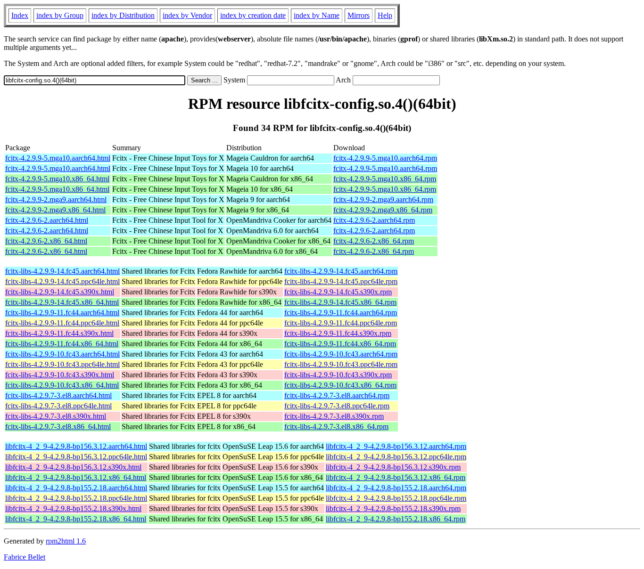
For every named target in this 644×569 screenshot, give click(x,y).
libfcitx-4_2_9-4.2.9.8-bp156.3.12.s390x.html (73, 467)
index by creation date (253, 15)
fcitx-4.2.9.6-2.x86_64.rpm (373, 241)
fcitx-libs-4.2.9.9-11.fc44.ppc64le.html (62, 323)
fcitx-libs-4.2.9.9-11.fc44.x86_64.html (61, 344)
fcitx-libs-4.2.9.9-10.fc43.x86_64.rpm (340, 385)
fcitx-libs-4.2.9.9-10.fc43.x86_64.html (62, 385)
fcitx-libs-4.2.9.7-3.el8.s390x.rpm (334, 416)
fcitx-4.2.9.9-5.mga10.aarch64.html (57, 158)
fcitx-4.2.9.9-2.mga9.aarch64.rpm (383, 199)
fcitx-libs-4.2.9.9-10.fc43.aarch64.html (62, 354)
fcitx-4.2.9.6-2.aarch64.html (46, 220)
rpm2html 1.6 (66, 541)
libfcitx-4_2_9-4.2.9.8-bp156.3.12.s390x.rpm (393, 467)
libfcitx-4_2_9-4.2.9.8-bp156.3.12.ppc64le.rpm (396, 457)
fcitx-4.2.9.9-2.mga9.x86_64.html (55, 210)
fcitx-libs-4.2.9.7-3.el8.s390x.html (55, 416)
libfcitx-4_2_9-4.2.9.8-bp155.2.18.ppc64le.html (76, 498)
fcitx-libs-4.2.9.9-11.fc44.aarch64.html (62, 313)
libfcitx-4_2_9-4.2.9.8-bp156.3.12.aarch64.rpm (396, 446)
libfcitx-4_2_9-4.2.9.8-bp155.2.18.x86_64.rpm (395, 519)
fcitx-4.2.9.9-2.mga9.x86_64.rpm (382, 210)
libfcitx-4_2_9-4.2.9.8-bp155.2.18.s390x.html (73, 508)
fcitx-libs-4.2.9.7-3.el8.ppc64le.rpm (336, 406)
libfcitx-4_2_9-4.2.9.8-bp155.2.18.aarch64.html (76, 488)
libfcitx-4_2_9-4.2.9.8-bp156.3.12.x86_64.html (75, 477)
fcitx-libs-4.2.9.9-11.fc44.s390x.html (59, 333)
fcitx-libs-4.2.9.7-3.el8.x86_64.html (58, 427)
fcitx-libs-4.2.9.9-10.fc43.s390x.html (59, 375)
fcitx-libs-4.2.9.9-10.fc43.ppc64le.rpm (340, 364)
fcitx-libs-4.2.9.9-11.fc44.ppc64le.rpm (340, 323)
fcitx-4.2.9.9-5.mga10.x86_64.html (57, 179)
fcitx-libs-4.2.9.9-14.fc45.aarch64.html (62, 271)
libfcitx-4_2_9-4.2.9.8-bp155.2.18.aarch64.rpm (396, 488)
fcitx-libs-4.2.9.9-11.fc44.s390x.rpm (337, 333)
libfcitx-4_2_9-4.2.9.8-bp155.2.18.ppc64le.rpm (396, 498)
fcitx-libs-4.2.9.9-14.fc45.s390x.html (59, 292)
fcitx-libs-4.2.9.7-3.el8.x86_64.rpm (336, 427)
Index (19, 15)
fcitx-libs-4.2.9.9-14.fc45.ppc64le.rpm (340, 281)
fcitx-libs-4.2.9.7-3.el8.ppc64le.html (58, 406)
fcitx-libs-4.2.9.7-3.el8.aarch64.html (58, 395)
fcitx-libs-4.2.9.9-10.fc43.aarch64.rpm (340, 354)
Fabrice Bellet (24, 557)
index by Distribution (123, 15)
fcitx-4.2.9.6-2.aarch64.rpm (374, 220)
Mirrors (358, 15)
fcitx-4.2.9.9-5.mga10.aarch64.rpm (385, 158)
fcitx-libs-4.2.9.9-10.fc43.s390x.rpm (338, 375)
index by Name (316, 15)
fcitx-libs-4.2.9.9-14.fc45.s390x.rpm (338, 292)
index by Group (59, 15)
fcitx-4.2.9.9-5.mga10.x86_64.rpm (384, 179)
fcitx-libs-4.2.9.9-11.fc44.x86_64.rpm (340, 344)
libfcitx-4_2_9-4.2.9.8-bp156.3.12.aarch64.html (76, 446)
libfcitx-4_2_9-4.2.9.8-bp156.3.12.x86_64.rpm (395, 477)
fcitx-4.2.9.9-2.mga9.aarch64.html (56, 199)
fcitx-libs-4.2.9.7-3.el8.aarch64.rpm (336, 395)
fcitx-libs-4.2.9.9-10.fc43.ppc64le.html (62, 364)
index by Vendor (187, 15)
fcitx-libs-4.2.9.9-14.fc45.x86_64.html (62, 302)
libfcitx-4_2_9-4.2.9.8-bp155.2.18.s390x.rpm (393, 508)
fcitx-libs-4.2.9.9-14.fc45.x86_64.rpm (340, 302)
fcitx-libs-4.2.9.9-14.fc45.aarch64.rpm (340, 271)
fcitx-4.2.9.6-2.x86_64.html (46, 241)
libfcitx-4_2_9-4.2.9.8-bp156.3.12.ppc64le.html (76, 457)
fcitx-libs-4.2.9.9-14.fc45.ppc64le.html (62, 281)
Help (385, 15)
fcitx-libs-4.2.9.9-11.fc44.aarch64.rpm (340, 313)
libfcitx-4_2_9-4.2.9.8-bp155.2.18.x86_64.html (75, 519)
